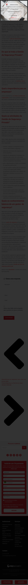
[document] (14, 292)
